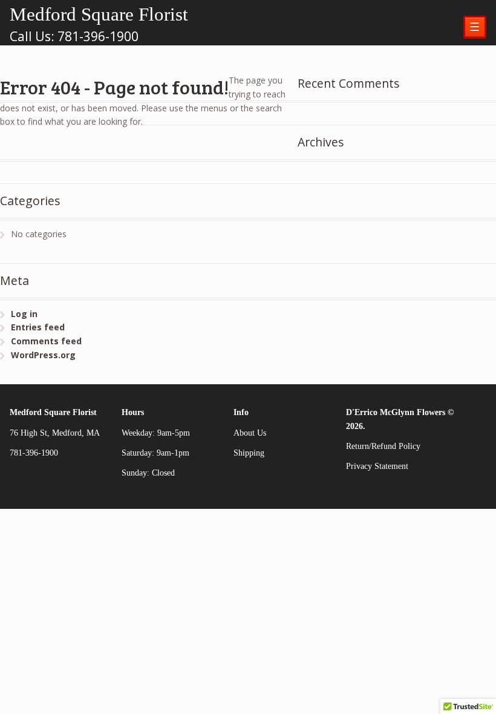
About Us (249, 432)
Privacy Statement (377, 466)
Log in (24, 313)
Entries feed (38, 327)
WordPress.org (43, 355)
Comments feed (46, 341)
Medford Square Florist (99, 14)
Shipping (248, 452)
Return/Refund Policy (383, 446)
